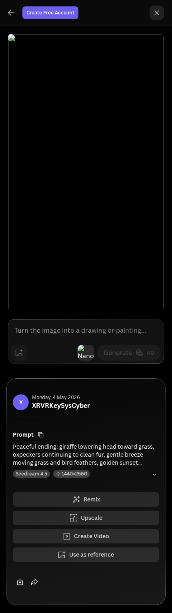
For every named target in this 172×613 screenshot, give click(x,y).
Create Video (91, 536)
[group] (11, 12)
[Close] (157, 13)
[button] (34, 582)
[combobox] (85, 353)
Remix (92, 499)
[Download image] (20, 582)
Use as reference (91, 554)
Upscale (91, 517)
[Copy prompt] (41, 434)
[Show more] (154, 474)
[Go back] (11, 12)
